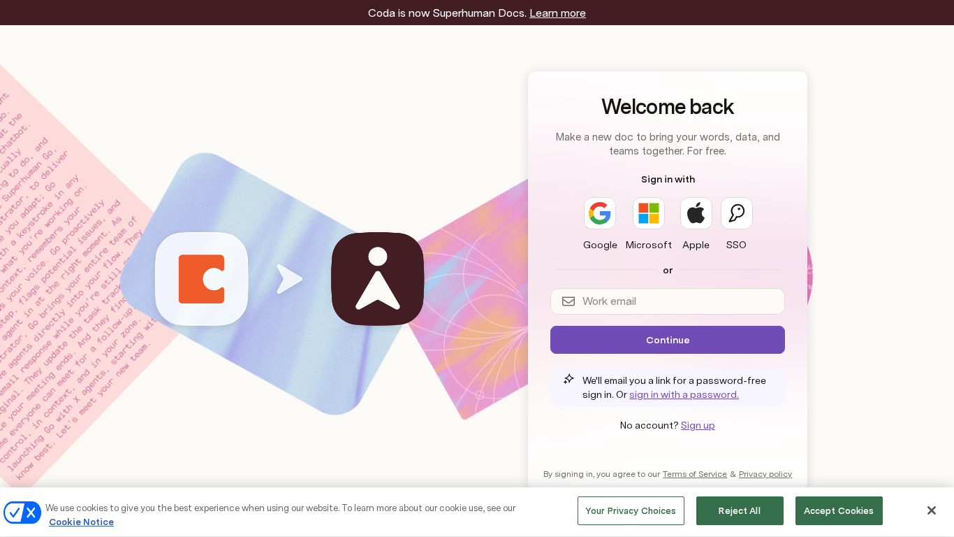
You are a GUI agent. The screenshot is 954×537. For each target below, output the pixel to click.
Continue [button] (668, 339)
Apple (696, 244)
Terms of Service (695, 474)
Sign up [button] (698, 425)
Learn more (557, 13)
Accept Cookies (839, 511)
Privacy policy (765, 474)
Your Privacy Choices (631, 511)
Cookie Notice (81, 522)
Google (600, 244)
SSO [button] (736, 244)
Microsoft (649, 244)
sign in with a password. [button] (684, 394)
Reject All (739, 511)
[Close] (931, 510)
